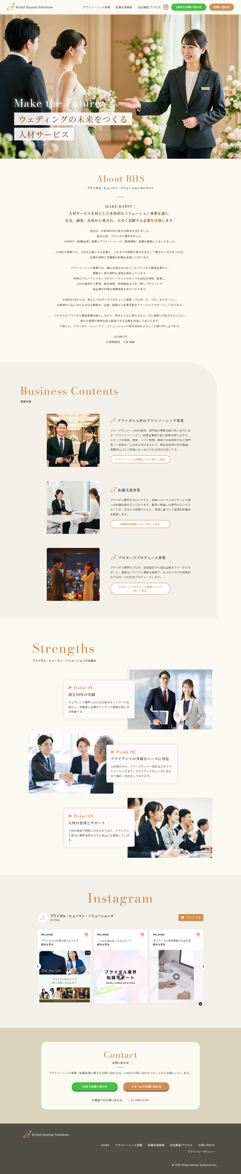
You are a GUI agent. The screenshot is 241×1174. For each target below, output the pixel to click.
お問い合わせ (221, 7)
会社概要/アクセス (149, 7)
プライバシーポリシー (201, 1151)
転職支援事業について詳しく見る (140, 524)
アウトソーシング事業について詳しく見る (140, 459)
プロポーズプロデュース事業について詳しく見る (140, 588)
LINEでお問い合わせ (94, 1086)
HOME (105, 1145)
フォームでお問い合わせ (146, 1086)
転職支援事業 (124, 7)
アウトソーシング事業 (96, 7)
